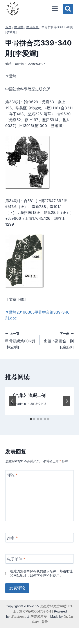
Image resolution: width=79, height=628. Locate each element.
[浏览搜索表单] (68, 9)
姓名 (12, 538)
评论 (12, 475)
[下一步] (66, 401)
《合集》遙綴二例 (28, 395)
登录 (44, 622)
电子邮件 (16, 559)
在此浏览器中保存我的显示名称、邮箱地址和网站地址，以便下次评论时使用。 (41, 573)
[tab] (31, 419)
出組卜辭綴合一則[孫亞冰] (59, 340)
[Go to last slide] (12, 401)
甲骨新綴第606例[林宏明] (20, 340)
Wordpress (18, 616)
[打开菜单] (55, 8)
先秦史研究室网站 (53, 606)
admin (19, 63)
